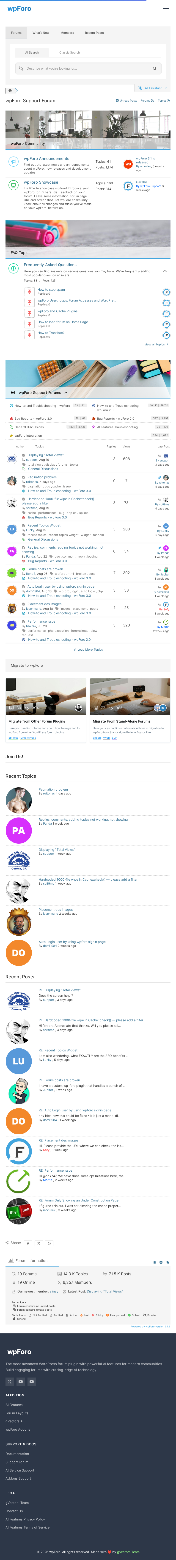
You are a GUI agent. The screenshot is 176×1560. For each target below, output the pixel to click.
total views (36, 464)
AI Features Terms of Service (28, 1527)
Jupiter (48, 1090)
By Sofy (164, 609)
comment (69, 556)
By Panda (163, 553)
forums (63, 464)
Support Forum (17, 1462)
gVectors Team (17, 1503)
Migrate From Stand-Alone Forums (121, 721)
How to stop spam (51, 289)
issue (67, 486)
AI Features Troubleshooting (117, 427)
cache (57, 486)
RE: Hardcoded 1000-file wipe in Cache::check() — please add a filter (91, 1020)
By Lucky (163, 530)
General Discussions (29, 427)
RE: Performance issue (55, 1170)
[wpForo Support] (128, 186)
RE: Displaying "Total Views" (60, 990)
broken (81, 573)
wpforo (60, 573)
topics (74, 464)
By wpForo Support (148, 186)
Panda (30, 556)
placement (81, 608)
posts (94, 608)
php (100, 591)
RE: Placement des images (58, 1140)
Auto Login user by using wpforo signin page (61, 586)
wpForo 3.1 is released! (145, 160)
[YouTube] (20, 1382)
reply (82, 556)
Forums (16, 32)
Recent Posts (94, 32)
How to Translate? (51, 333)
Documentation (17, 1454)
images (66, 608)
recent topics (37, 535)
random (98, 535)
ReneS (30, 573)
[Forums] (10, 90)
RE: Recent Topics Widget (58, 1050)
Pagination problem (42, 477)
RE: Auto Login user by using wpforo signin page (75, 1110)
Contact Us (14, 1511)
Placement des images (44, 604)
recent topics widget (64, 535)
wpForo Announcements (46, 158)
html (71, 573)
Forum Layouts (17, 1413)
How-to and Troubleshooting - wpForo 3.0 (42, 408)
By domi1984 (161, 592)
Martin (47, 1180)
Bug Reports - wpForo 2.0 (115, 418)
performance (48, 513)
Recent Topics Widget (44, 525)
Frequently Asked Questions (50, 264)
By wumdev (143, 166)
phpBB (97, 737)
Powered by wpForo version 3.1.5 (150, 1326)
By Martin (163, 627)
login (76, 591)
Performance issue (41, 621)
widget (86, 535)
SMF (114, 737)
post (91, 573)
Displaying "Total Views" (46, 455)
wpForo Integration (28, 435)
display (50, 464)
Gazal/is (141, 182)
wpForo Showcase (41, 182)
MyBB (106, 737)
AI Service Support (20, 1470)
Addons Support (18, 1478)
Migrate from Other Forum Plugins (36, 721)
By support (162, 460)
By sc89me (162, 504)
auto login (88, 591)
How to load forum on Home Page (63, 322)
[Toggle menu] (165, 8)
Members (67, 32)
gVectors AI (15, 1421)
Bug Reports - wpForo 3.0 (33, 418)
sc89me (31, 508)
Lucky (30, 530)
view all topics (155, 344)
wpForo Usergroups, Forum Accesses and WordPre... (77, 300)
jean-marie (33, 608)
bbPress (13, 737)
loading (92, 556)
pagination (35, 486)
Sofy (46, 1150)
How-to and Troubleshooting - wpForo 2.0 (119, 408)
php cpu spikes (77, 513)
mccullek (49, 1210)
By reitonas (162, 482)
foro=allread (80, 630)
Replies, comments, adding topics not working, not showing (83, 819)
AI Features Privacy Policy (25, 1519)
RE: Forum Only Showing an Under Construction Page (78, 1200)
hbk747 (31, 626)
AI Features (14, 1405)
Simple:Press (28, 737)
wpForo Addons (18, 1429)
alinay (54, 1291)
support (31, 459)
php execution (59, 630)
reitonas (32, 482)
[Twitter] (10, 1382)
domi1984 (33, 591)
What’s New (41, 32)
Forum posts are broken (45, 569)
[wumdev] (128, 164)
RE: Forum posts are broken (59, 1080)
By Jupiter (162, 574)
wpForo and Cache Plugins (57, 311)
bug (48, 486)
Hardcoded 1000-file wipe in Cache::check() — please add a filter (88, 879)
